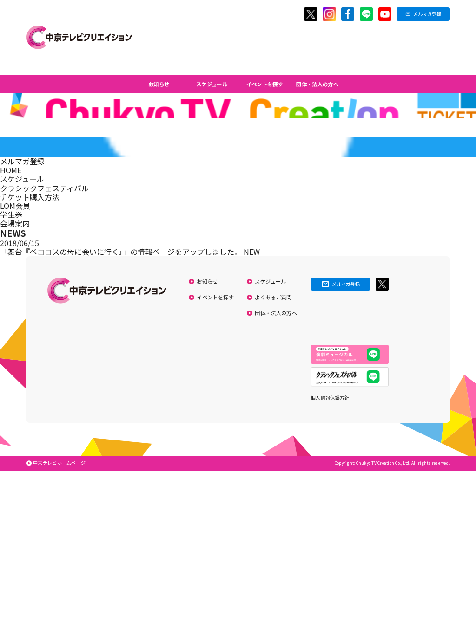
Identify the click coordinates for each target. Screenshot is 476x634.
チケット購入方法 (30, 196)
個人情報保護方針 (330, 398)
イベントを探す (264, 84)
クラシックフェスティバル (44, 188)
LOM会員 (15, 205)
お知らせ (158, 84)
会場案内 (15, 223)
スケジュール (211, 84)
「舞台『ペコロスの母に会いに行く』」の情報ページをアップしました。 (122, 251)
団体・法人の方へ (317, 84)
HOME (10, 169)
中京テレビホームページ (59, 462)
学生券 (11, 214)
